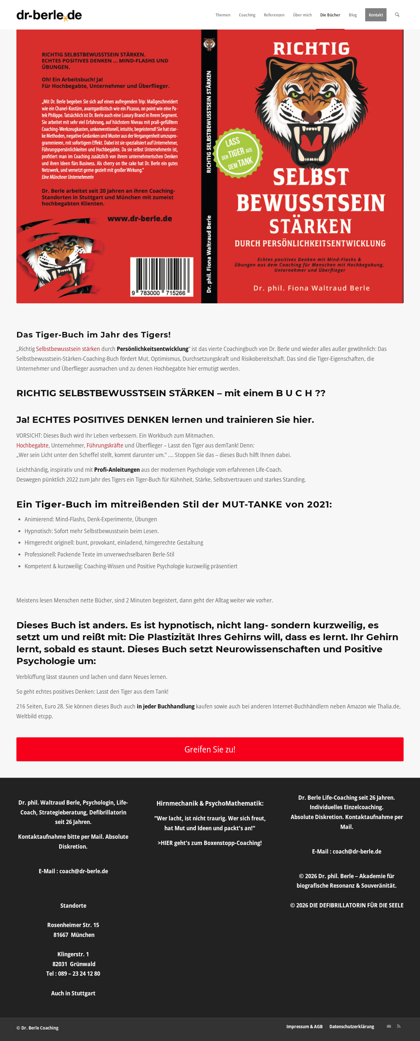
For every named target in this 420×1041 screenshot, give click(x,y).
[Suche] (397, 14)
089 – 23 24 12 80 (79, 973)
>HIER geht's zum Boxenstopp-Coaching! (210, 843)
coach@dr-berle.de (83, 871)
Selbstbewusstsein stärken (68, 349)
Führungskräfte (105, 445)
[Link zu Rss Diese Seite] (399, 1026)
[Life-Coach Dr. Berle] (49, 14)
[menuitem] (223, 14)
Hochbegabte (32, 445)
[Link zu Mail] (389, 1026)
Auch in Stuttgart (73, 993)
